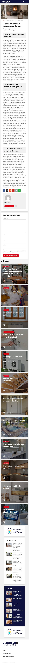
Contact (4, 650)
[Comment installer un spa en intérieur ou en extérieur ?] (14, 426)
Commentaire (5, 218)
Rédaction (7, 29)
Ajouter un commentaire (8, 30)
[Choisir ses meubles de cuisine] (14, 492)
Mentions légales (7, 653)
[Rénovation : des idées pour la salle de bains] (14, 448)
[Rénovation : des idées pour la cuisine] (14, 470)
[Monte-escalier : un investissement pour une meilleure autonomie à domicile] (14, 273)
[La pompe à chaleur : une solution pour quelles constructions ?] (14, 361)
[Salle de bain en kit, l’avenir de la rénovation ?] (14, 339)
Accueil (4, 20)
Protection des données (8, 656)
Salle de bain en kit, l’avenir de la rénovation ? (18, 611)
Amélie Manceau (8, 281)
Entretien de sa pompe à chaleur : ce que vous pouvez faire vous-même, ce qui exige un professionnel (17, 555)
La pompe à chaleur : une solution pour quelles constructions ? (17, 616)
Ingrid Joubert (8, 303)
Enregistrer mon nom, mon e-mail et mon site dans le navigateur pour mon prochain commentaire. (14, 251)
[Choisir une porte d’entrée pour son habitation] (14, 405)
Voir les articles (9, 206)
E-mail (4, 239)
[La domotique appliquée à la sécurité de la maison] (14, 514)
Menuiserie (6, 310)
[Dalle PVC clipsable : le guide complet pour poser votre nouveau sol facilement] (9, 569)
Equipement (6, 266)
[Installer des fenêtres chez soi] (14, 317)
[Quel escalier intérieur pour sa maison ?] (14, 383)
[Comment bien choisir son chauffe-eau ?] (14, 295)
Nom (4, 234)
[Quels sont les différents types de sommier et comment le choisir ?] (9, 562)
